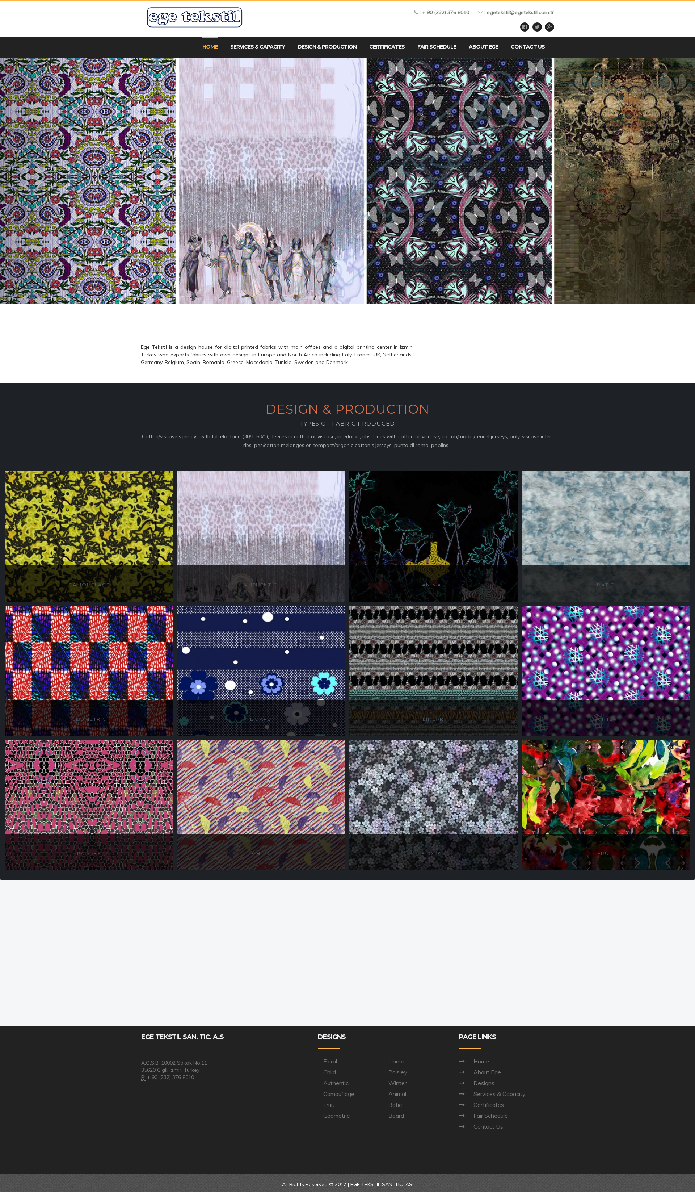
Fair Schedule (490, 1115)
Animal (397, 1093)
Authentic (336, 1083)
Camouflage (338, 1093)
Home (481, 1061)
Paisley (397, 1072)
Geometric (336, 1115)
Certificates (488, 1104)
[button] (327, 47)
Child (329, 1072)
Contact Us (488, 1126)
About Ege (487, 1072)
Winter (397, 1083)
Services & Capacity (499, 1093)
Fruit (328, 1104)
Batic (395, 1104)
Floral (330, 1061)
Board (396, 1115)
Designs (483, 1083)
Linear (396, 1061)
